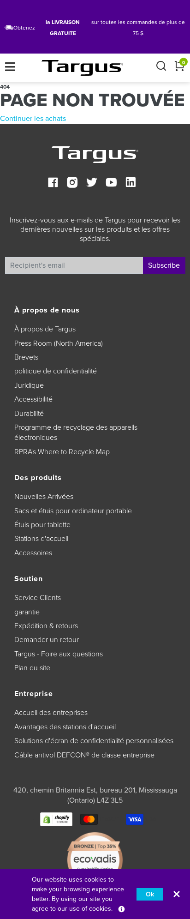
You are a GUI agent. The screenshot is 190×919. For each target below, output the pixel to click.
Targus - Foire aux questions (58, 654)
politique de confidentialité (55, 371)
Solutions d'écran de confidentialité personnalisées (93, 740)
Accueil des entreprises (51, 712)
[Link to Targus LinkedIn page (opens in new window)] (130, 183)
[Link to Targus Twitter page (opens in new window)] (91, 183)
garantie (27, 612)
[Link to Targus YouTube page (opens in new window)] (111, 183)
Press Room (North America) (58, 343)
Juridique (29, 385)
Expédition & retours (46, 626)
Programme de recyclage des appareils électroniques (75, 432)
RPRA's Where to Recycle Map (62, 451)
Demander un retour (46, 639)
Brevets (26, 357)
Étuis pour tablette (42, 524)
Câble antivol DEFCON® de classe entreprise (84, 755)
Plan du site (32, 668)
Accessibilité (33, 399)
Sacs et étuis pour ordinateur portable (73, 511)
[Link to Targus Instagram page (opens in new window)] (72, 183)
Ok (150, 894)
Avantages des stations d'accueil (65, 727)
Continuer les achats (33, 118)
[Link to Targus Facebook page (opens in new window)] (53, 183)
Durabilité (29, 413)
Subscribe (164, 265)
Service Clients (37, 597)
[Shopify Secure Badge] (56, 819)
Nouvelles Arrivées (43, 496)
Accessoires (33, 553)
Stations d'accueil (41, 538)
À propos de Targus (45, 329)
